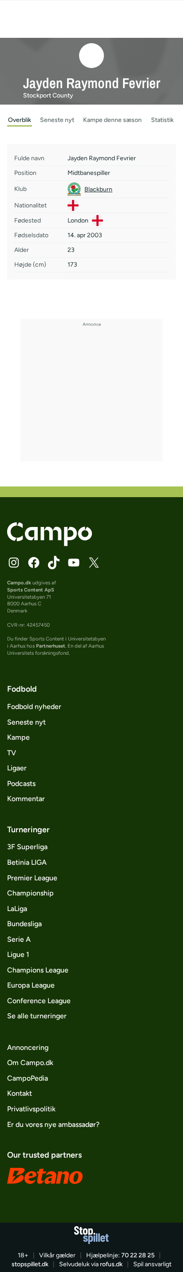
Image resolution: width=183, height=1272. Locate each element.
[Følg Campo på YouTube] (73, 562)
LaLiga (17, 908)
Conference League (39, 1001)
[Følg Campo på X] (93, 562)
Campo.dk (19, 582)
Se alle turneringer (37, 1016)
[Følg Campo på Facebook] (33, 562)
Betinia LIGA (27, 862)
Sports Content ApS (30, 590)
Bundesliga (24, 924)
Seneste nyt (26, 722)
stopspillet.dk (30, 1264)
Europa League (31, 985)
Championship (30, 893)
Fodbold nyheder (34, 706)
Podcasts (21, 783)
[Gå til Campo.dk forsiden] (49, 543)
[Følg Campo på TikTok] (53, 562)
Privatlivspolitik (31, 1109)
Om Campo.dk (30, 1062)
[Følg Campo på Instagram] (13, 562)
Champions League (37, 970)
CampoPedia (27, 1078)
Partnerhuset (50, 646)
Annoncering (27, 1047)
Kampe (18, 737)
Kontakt (19, 1093)
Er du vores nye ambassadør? (53, 1124)
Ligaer (17, 768)
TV (11, 753)
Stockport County (48, 95)
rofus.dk (111, 1264)
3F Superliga (27, 847)
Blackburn (98, 189)
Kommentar (26, 798)
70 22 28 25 (138, 1255)
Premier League (32, 878)
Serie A (19, 939)
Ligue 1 (18, 954)
